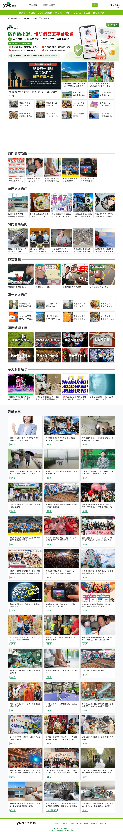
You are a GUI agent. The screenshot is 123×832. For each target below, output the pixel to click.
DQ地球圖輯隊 (45, 12)
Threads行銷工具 (81, 12)
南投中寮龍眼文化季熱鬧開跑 (93, 671)
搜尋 (67, 12)
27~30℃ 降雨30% (40, 18)
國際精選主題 (17, 328)
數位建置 (94, 823)
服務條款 (74, 823)
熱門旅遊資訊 (17, 189)
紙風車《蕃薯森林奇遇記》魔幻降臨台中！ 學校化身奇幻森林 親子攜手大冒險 (97, 507)
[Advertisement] (61, 136)
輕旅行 (32, 12)
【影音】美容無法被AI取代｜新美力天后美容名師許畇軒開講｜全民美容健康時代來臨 (25, 573)
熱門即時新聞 (17, 153)
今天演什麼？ (17, 369)
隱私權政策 (84, 823)
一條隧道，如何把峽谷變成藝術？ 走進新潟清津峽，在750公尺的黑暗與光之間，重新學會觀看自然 (97, 772)
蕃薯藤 (9, 5)
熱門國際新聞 (17, 224)
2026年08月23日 (15, 19)
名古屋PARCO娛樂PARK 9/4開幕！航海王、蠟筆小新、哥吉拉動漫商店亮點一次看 (97, 806)
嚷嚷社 (58, 12)
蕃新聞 (22, 12)
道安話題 (14, 259)
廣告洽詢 (102, 823)
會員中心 (65, 823)
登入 (112, 5)
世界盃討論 (98, 12)
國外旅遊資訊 (17, 295)
